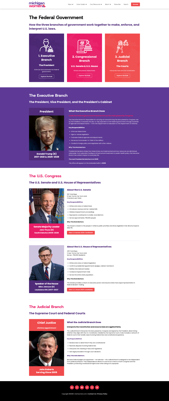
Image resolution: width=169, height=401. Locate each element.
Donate (135, 4)
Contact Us (92, 394)
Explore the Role (46, 77)
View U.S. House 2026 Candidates (81, 290)
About (107, 4)
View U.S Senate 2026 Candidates (81, 233)
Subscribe (117, 4)
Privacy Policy (102, 394)
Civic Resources (95, 4)
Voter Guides (80, 4)
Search (126, 4)
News (70, 4)
